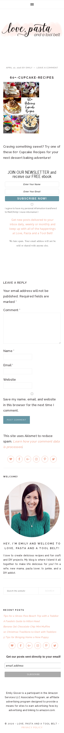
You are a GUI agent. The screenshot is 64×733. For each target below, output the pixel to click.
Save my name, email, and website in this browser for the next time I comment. (29, 404)
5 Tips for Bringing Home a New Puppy (26, 637)
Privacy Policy (32, 727)
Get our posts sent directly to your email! (33, 656)
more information (28, 212)
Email (8, 365)
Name (8, 351)
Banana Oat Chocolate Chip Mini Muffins (26, 626)
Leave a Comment (47, 67)
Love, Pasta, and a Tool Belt (32, 35)
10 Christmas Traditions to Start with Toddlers (29, 631)
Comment (11, 310)
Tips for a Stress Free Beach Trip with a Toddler (30, 616)
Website (9, 379)
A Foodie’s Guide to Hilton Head (21, 621)
